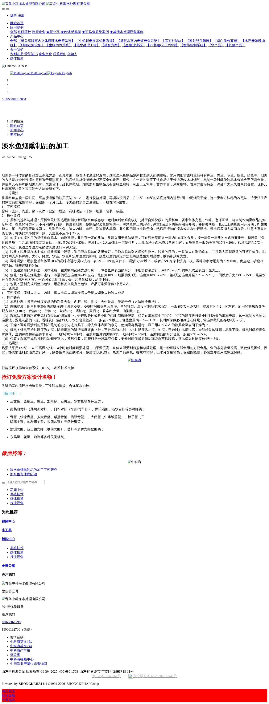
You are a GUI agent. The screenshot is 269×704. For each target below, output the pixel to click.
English (66, 73)
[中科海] (134, 360)
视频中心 (8, 521)
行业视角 (17, 503)
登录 (13, 15)
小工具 (7, 530)
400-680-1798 (11, 622)
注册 (21, 15)
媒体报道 (17, 498)
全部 (13, 32)
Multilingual (38, 73)
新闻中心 (17, 130)
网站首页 (17, 23)
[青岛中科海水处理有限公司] (134, 4)
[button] (9, 99)
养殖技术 (17, 134)
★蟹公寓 (8, 565)
